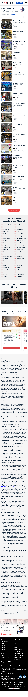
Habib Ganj (5, 249)
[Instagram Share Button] (6, 673)
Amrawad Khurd (7, 224)
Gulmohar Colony (21, 247)
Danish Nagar (6, 242)
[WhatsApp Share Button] (13, 673)
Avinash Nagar (20, 227)
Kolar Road (5, 258)
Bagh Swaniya (6, 231)
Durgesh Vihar (6, 245)
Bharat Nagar (20, 236)
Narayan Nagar (20, 260)
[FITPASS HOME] (7, 3)
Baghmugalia (20, 229)
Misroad (5, 260)
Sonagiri (5, 274)
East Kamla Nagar (21, 245)
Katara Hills (19, 256)
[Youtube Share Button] (8, 673)
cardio (10, 482)
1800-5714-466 (10, 669)
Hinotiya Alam (20, 249)
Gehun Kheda (6, 247)
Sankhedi (5, 269)
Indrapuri (5, 251)
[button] (5, 17)
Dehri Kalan (19, 242)
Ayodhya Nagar (6, 229)
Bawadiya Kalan (20, 233)
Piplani (4, 265)
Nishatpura (19, 263)
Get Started (19, 2)
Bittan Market (6, 238)
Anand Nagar (20, 224)
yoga (14, 482)
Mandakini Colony (21, 258)
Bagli (18, 231)
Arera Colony (6, 227)
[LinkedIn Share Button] (10, 673)
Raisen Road (19, 265)
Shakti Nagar (6, 272)
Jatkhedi (19, 251)
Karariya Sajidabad (7, 256)
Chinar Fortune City (21, 238)
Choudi (5, 240)
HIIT (16, 482)
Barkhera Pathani (7, 233)
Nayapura (5, 263)
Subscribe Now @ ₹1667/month (11, 348)
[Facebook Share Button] (1, 673)
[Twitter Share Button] (4, 673)
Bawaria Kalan (6, 236)
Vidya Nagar (19, 276)
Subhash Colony (20, 274)
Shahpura (19, 269)
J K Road (5, 254)
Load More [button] (14, 210)
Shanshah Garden (21, 272)
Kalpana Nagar (20, 254)
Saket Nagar (6, 267)
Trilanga (5, 276)
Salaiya (18, 267)
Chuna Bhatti (20, 240)
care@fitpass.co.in (21, 669)
